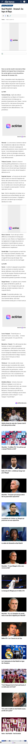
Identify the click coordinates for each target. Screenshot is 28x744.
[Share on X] (8, 16)
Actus (3, 5)
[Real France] (10, 1)
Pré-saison (9, 5)
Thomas (3, 19)
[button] (3, 1)
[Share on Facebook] (5, 16)
